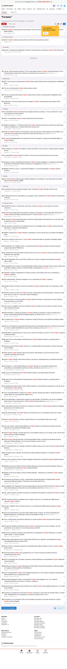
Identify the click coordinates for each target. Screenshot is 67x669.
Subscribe (4, 623)
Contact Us (4, 621)
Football (58, 9)
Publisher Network (6, 632)
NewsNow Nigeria (39, 621)
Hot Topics (9, 9)
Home (3, 9)
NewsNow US (38, 620)
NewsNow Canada (39, 626)
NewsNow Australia (39, 627)
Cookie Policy (37, 634)
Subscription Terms (39, 637)
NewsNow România (39, 623)
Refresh (45, 653)
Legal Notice (37, 635)
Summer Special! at (32, 2)
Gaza (24, 9)
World (19, 9)
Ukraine (29, 9)
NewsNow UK (37, 618)
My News (29, 653)
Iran (34, 9)
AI (47, 9)
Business (52, 9)
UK (15, 9)
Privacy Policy (38, 632)
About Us (3, 620)
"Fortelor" (4, 12)
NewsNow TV (5, 624)
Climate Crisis (41, 9)
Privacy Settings (38, 638)
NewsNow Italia (38, 624)
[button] (12, 24)
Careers (3, 635)
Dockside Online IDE (6, 637)
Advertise (4, 634)
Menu (37, 653)
